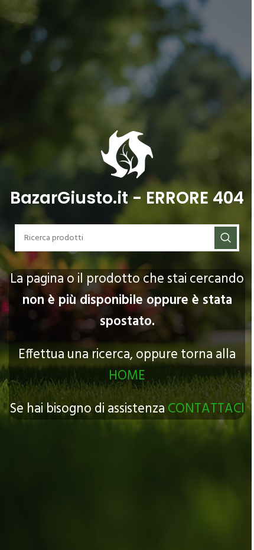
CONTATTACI (206, 409)
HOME (127, 376)
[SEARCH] (225, 238)
